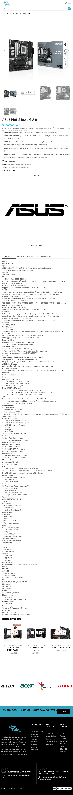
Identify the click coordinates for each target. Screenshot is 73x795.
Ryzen (27, 167)
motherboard (20, 167)
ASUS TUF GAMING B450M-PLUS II (12, 649)
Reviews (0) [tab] (46, 256)
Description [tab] (9, 256)
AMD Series (27, 13)
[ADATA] (46, 686)
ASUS (12, 167)
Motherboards (15, 13)
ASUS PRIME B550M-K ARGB (36, 649)
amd (7, 167)
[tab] (9, 257)
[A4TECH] (8, 686)
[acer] (27, 686)
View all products (36, 245)
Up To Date (18, 788)
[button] (4, 50)
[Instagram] (5, 759)
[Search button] (69, 8)
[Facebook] (2, 759)
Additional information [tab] (27, 256)
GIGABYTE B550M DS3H (61, 648)
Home (6, 13)
